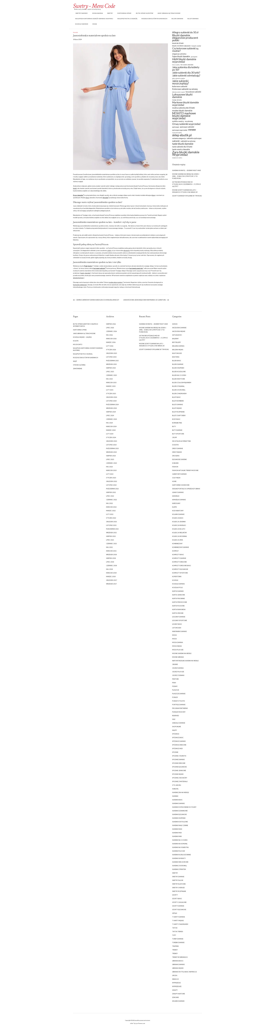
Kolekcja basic (177, 518)
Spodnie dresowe (178, 763)
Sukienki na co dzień (179, 840)
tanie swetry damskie (181, 149)
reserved (175, 715)
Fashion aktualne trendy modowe (185, 470)
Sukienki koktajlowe (180, 822)
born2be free (177, 423)
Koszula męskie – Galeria (82, 337)
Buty (174, 426)
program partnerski (180, 708)
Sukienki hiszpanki (179, 818)
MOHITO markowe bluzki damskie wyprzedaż (184, 115)
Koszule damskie (81, 24)
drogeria (175, 456)
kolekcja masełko (179, 525)
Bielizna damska (178, 346)
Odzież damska (178, 668)
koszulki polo (177, 587)
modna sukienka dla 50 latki (183, 108)
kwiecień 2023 (111, 470)
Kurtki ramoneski (179, 609)
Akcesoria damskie (179, 328)
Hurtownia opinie (124, 13)
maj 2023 (109, 467)
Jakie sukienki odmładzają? (186, 75)
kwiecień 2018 (111, 573)
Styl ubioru (176, 785)
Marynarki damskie (179, 631)
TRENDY (175, 950)
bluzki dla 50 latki (177, 43)
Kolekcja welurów (179, 532)
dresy (87, 197)
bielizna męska (177, 349)
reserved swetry (177, 132)
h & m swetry (176, 65)
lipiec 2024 (110, 415)
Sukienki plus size (178, 851)
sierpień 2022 (111, 492)
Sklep (75, 361)
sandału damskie (178, 723)
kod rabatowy (177, 511)
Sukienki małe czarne (180, 825)
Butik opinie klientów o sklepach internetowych (85, 325)
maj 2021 (109, 547)
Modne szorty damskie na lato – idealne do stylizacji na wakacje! (185, 191)
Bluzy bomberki (178, 401)
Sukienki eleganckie (179, 814)
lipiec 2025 (110, 371)
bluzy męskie (177, 408)
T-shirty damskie (178, 917)
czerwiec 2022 (111, 500)
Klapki (174, 507)
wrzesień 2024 (111, 408)
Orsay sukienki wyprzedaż (186, 124)
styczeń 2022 (111, 518)
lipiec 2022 (110, 496)
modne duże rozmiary (116, 282)
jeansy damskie (178, 492)
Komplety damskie (179, 558)
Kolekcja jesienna (179, 521)
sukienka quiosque (194, 138)
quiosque (175, 127)
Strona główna (79, 365)
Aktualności (177, 335)
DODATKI (175, 445)
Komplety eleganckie (180, 569)
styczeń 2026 (111, 349)
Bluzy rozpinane (178, 412)
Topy (174, 935)
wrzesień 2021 (111, 532)
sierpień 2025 (111, 368)
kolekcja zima (177, 540)
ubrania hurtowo (78, 278)
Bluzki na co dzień (179, 375)
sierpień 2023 (111, 456)
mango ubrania (177, 100)
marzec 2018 (111, 576)
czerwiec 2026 (111, 331)
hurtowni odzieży (99, 268)
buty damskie (177, 430)
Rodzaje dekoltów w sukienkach (154, 18)
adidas (174, 324)
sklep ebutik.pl (182, 135)
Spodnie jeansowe (179, 770)
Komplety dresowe (179, 562)
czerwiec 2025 (111, 375)
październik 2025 (112, 360)
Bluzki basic (176, 360)
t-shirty (109, 250)
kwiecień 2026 (111, 338)
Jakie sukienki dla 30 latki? (186, 72)
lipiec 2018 (110, 562)
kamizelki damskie (179, 500)
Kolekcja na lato (178, 529)
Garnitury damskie (179, 474)
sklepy (174, 730)
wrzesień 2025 (111, 364)
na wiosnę (189, 121)
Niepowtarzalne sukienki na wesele (185, 661)
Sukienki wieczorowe (180, 862)
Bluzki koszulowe (179, 371)
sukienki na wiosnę (188, 141)
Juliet (131, 1023)
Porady (175, 697)
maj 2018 (109, 569)
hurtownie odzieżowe (79, 285)
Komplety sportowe (180, 573)
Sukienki (175, 796)
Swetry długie (177, 880)
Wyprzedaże (176, 986)
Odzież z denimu (178, 675)
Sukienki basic (177, 800)
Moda (94, 24)
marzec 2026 (111, 342)
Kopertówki (176, 576)
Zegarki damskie (178, 1001)
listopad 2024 (111, 401)
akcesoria (127, 250)
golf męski (176, 478)
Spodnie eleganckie (179, 767)
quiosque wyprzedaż (179, 130)
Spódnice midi (177, 748)
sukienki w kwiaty (179, 858)
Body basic (176, 419)
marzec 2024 (111, 430)
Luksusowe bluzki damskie (182, 95)
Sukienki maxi (177, 829)
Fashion (175, 467)
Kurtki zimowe (177, 613)
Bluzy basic (176, 397)
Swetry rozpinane (179, 891)
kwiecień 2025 (111, 382)
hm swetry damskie (187, 65)
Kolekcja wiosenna (179, 536)
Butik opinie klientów (144, 13)
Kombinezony (177, 543)
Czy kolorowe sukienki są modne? (185, 49)
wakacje (175, 979)
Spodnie (175, 752)
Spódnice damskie (179, 741)
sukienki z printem (179, 869)
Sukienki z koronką (179, 865)
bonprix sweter (196, 46)
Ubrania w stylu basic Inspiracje (184, 972)
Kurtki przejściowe (179, 602)
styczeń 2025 (111, 393)
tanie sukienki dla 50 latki (182, 147)
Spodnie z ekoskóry (179, 778)
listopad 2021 (111, 525)
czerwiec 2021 (111, 543)
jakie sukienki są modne (178, 78)
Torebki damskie (178, 942)
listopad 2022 (111, 485)
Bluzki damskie (177, 18)
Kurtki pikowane (178, 598)
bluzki (75, 188)
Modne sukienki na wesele (181, 653)
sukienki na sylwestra (180, 847)
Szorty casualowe (179, 902)
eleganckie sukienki (179, 459)
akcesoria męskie (178, 331)
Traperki (175, 946)
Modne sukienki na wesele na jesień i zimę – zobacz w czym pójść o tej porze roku (185, 176)
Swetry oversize (178, 887)
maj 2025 (109, 379)
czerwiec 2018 (111, 565)
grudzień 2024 (111, 397)
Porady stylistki (178, 701)
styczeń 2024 (111, 437)
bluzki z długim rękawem (181, 382)
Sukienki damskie (178, 803)
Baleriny (175, 338)
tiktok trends (177, 931)
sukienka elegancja (179, 138)
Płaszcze (175, 690)
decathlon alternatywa (181, 441)
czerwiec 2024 (111, 419)
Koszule (75, 32)
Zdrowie (175, 997)
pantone (175, 679)
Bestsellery (176, 342)
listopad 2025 (111, 357)
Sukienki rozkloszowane (181, 855)
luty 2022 (109, 514)
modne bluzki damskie (182, 110)
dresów (105, 197)
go (125, 206)
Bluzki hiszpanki (178, 368)
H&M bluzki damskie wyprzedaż (184, 60)
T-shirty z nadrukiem (180, 924)
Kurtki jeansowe (178, 595)
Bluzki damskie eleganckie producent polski (185, 37)
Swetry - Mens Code (94, 6)
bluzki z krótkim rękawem (181, 46)
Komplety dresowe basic (181, 565)
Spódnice (175, 734)
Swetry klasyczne (179, 884)
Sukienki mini (177, 836)
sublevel (175, 789)
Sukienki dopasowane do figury (184, 807)
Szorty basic (177, 898)
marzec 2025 (111, 386)
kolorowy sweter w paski (178, 92)
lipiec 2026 (110, 328)
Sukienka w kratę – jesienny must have (186, 170)
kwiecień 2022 (111, 507)
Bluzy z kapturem (178, 415)
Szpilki (174, 913)
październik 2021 (112, 529)
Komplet (175, 551)
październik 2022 (112, 489)
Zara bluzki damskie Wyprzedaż (185, 153)
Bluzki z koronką (178, 390)
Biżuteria (175, 357)
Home (174, 481)
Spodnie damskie (178, 759)
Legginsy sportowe (179, 620)
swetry (110, 13)
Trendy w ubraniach (180, 957)
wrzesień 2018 (111, 554)
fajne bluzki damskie (181, 56)
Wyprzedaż (176, 983)
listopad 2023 (111, 445)
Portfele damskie (178, 704)
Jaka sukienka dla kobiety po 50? (185, 68)
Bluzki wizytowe (178, 379)
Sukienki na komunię (179, 844)
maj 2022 (109, 503)
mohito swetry (178, 121)
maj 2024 (109, 423)
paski (174, 683)
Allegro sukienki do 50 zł (185, 32)
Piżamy (174, 686)
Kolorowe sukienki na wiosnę (185, 89)
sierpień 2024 (111, 412)
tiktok (174, 928)
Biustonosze (177, 353)
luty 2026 (109, 346)
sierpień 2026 (111, 324)
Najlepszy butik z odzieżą (127, 18)
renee (192, 129)
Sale (173, 719)
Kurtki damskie (178, 591)
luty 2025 (109, 390)
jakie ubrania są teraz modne (168, 13)
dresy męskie (177, 452)
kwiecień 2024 (111, 426)
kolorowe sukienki (179, 86)
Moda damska (97, 13)
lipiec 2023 (110, 459)
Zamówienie (77, 368)
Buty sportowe (178, 434)
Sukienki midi (177, 833)
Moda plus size (177, 650)
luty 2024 (109, 434)
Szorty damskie (178, 906)
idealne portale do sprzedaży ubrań (186, 489)
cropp (174, 437)
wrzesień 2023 (111, 452)
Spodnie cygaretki (179, 756)
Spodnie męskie (177, 774)
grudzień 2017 (111, 580)
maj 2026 (109, 335)
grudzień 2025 (111, 353)
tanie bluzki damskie (182, 144)
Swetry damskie (81, 13)
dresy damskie (177, 448)
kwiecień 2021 (111, 551)
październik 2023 (112, 448)
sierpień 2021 (111, 536)
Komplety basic (178, 554)
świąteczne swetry (177, 157)
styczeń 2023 (111, 478)
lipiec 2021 (110, 540)
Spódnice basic (177, 737)
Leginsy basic (177, 624)
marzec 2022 (111, 511)
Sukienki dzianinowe (180, 811)
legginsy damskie (178, 617)
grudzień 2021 (111, 521)
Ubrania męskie (177, 968)
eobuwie (175, 463)
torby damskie (177, 939)
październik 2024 (112, 404)
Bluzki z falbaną (178, 386)
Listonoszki (176, 628)
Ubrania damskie (178, 964)
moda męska (177, 646)
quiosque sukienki (187, 127)
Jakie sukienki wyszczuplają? (180, 82)
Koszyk (75, 341)
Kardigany (176, 503)
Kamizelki (175, 496)
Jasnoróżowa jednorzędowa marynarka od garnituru (144, 300)
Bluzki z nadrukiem (179, 393)
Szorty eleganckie (179, 909)
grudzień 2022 (111, 481)
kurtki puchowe (178, 606)
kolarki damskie (178, 514)
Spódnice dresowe (179, 745)
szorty (175, 895)
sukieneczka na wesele (180, 792)
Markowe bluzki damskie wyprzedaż (185, 103)
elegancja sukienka (179, 54)
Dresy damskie (78, 195)
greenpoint (194, 56)
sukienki (176, 141)
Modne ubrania (178, 657)
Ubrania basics (177, 961)
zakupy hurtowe (178, 994)
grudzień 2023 (111, 441)
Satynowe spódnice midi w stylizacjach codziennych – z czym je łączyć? (186, 184)
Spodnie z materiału (180, 781)
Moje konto (77, 344)
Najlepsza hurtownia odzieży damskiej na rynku (94, 18)
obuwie (175, 664)
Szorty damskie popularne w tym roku (187, 196)
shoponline (176, 726)
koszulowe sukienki (193, 92)
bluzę (153, 195)
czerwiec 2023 (111, 463)
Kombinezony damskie (180, 547)
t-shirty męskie (178, 920)
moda (174, 635)
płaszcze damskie (178, 693)
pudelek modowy (178, 712)
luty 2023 (109, 474)
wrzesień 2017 (111, 584)
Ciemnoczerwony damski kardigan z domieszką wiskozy (97, 300)
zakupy (175, 990)
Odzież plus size (178, 672)
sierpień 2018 (111, 558)
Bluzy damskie (193, 18)
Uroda (174, 975)
